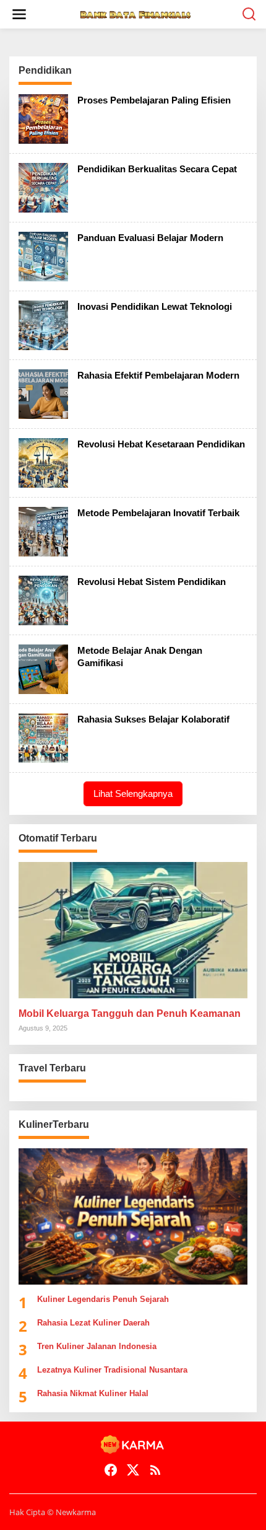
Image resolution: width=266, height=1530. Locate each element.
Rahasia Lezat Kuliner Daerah (93, 1322)
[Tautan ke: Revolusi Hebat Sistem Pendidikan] (43, 599)
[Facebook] (111, 1470)
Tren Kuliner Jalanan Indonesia (97, 1346)
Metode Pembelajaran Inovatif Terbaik (158, 513)
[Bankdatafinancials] (135, 14)
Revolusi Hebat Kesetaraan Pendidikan (161, 444)
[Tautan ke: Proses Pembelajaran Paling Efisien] (43, 118)
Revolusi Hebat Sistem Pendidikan (151, 581)
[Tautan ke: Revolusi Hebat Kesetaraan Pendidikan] (43, 462)
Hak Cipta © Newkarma (52, 1512)
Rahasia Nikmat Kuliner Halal (92, 1393)
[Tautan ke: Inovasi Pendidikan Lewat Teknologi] (43, 324)
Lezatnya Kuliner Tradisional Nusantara (112, 1369)
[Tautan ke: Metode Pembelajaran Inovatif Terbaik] (43, 531)
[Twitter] (133, 1470)
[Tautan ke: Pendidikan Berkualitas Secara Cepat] (43, 187)
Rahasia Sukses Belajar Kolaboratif (153, 719)
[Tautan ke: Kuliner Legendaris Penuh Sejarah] (133, 1216)
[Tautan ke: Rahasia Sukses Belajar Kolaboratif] (43, 737)
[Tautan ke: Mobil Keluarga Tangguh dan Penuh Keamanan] (133, 930)
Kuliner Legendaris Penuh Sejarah (103, 1299)
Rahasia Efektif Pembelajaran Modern (158, 375)
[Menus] (19, 14)
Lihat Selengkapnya (133, 793)
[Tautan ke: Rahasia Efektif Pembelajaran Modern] (43, 393)
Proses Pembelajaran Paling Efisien (154, 100)
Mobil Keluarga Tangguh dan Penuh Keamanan (130, 1013)
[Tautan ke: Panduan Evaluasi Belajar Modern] (43, 256)
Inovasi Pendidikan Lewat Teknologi (154, 306)
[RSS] (155, 1470)
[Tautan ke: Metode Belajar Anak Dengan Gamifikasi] (43, 668)
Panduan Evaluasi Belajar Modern (150, 237)
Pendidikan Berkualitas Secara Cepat (157, 169)
